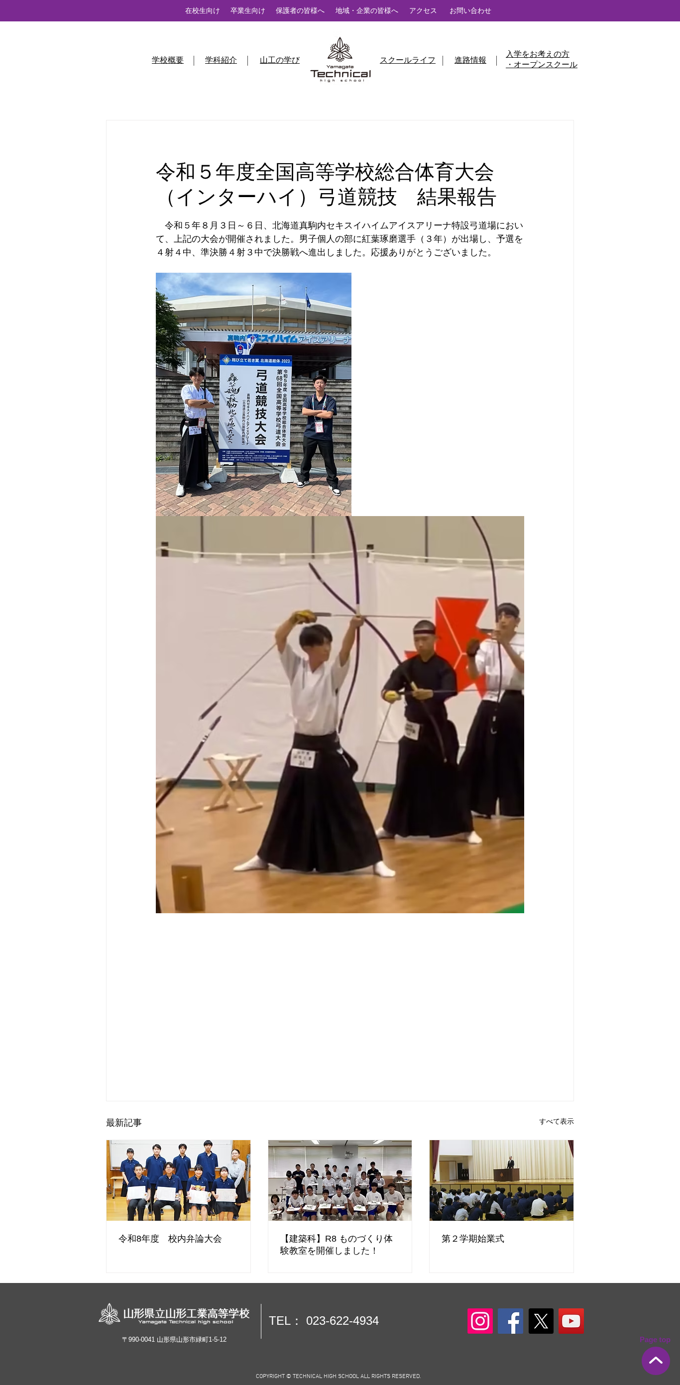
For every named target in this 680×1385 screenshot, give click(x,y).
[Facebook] (510, 1321)
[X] (541, 1321)
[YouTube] (571, 1321)
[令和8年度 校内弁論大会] (178, 1180)
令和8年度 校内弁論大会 (170, 1239)
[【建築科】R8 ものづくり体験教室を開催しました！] (340, 1180)
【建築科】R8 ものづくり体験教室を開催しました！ (336, 1245)
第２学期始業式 (473, 1239)
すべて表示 (556, 1121)
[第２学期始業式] (501, 1180)
